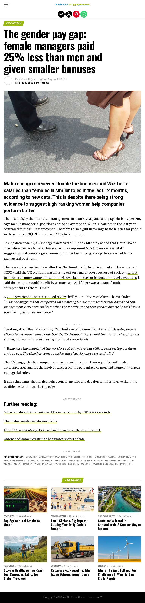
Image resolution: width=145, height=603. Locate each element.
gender (103, 461)
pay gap (48, 464)
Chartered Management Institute (63, 457)
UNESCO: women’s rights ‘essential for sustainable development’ (52, 430)
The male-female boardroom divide (30, 421)
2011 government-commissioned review (36, 297)
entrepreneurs (15, 461)
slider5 (74, 464)
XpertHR (127, 464)
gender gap (118, 461)
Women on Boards (106, 464)
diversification (106, 457)
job (131, 461)
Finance (90, 461)
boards (32, 457)
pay (38, 464)
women (86, 464)
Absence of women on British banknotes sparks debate (44, 439)
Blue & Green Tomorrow (34, 82)
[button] (6, 5)
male (8, 464)
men (18, 464)
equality (34, 461)
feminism (76, 461)
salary (61, 464)
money (28, 464)
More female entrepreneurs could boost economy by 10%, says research (57, 412)
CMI (90, 457)
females (61, 461)
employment (128, 457)
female (47, 461)
